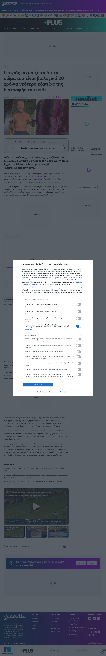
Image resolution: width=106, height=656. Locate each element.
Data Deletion (41, 392)
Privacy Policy (64, 392)
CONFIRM (38, 384)
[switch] (78, 304)
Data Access (53, 392)
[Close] (89, 264)
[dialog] (53, 328)
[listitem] (53, 300)
